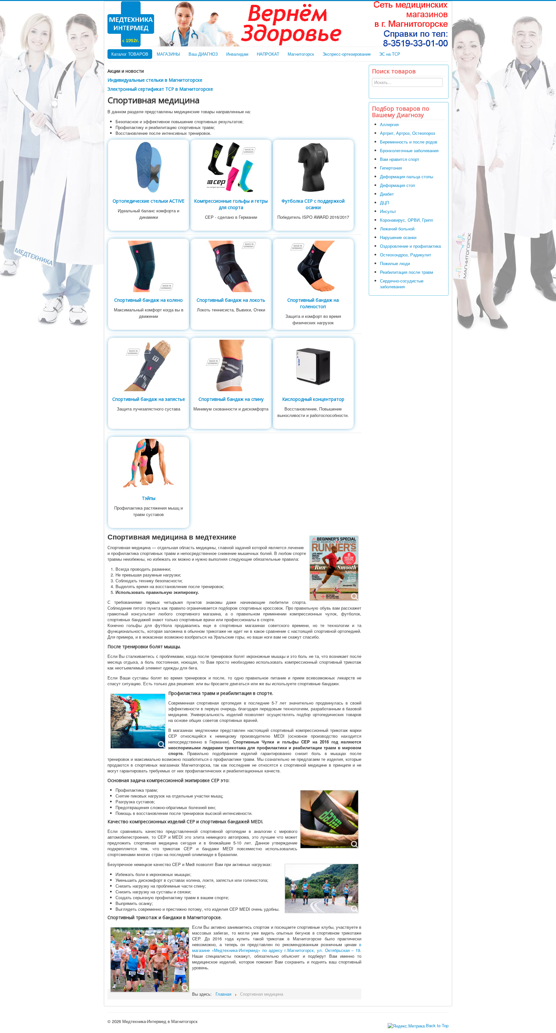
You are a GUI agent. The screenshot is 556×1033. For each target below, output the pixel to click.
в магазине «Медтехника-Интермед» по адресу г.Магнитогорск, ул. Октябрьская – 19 (276, 947)
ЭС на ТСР (389, 54)
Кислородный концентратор (313, 399)
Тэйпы (148, 498)
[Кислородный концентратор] (313, 365)
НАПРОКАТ (268, 54)
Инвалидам (237, 54)
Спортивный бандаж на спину (231, 399)
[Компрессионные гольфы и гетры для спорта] (231, 166)
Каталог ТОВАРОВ (129, 54)
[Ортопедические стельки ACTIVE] (148, 166)
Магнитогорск (301, 54)
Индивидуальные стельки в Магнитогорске (154, 80)
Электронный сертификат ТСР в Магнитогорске (160, 89)
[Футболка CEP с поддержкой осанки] (313, 166)
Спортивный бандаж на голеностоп (313, 303)
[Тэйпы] (148, 464)
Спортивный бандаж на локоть (231, 300)
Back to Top (437, 1025)
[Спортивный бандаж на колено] (148, 266)
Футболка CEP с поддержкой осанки (313, 204)
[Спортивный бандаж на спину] (231, 365)
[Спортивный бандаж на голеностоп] (313, 266)
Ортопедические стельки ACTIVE (148, 201)
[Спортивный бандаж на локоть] (231, 266)
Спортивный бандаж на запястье (148, 399)
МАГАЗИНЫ (168, 54)
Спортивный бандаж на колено (148, 300)
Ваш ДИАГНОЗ (203, 54)
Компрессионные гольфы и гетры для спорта (231, 204)
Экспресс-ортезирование (346, 54)
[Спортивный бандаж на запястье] (148, 365)
